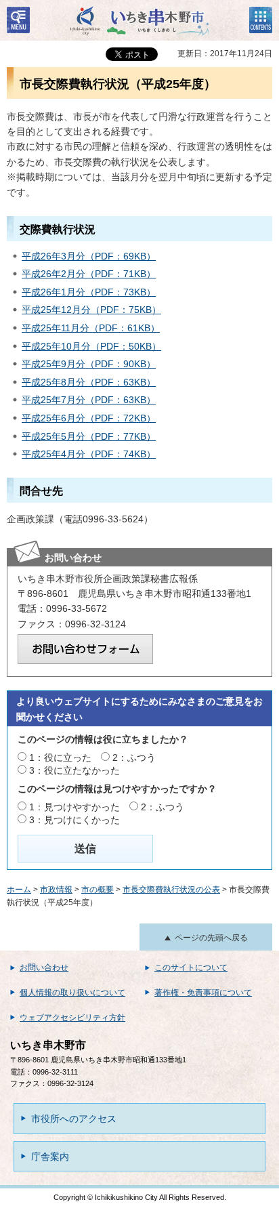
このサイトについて (191, 967)
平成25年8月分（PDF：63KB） (89, 382)
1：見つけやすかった (74, 807)
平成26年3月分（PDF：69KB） (89, 256)
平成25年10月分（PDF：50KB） (91, 346)
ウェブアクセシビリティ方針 (72, 1017)
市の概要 (97, 889)
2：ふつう (134, 757)
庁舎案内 (50, 1156)
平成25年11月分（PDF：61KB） (91, 328)
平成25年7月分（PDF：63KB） (89, 399)
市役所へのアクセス (73, 1118)
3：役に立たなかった (74, 770)
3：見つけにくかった (74, 819)
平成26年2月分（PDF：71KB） (89, 273)
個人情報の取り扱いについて (72, 992)
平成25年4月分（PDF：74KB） (89, 454)
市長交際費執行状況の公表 (171, 889)
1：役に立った (60, 757)
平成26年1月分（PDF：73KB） (89, 292)
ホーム (19, 889)
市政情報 (56, 889)
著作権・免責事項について (203, 992)
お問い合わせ (44, 967)
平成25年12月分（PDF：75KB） (91, 309)
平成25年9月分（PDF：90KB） (89, 363)
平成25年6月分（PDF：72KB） (89, 418)
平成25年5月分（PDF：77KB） (89, 436)
